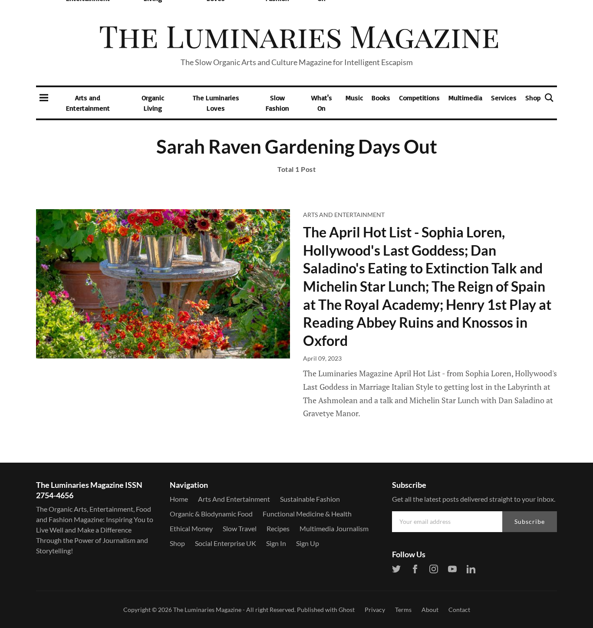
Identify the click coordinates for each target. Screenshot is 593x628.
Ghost (347, 609)
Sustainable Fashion (310, 499)
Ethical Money (191, 528)
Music (354, 97)
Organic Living (153, 102)
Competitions (419, 97)
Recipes (278, 528)
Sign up (307, 543)
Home (179, 499)
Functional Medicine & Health (307, 514)
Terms (403, 609)
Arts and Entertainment (88, 102)
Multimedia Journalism (334, 528)
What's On (321, 102)
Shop (532, 97)
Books (381, 97)
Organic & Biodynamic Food (211, 514)
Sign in (276, 543)
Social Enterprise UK (225, 543)
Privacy (375, 609)
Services (504, 97)
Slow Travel (240, 528)
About (430, 609)
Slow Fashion (277, 102)
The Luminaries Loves (216, 102)
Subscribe (529, 521)
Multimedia (465, 97)
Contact (459, 609)
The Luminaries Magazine (207, 609)
